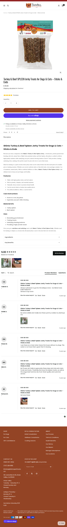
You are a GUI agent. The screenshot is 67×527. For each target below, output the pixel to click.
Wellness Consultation (32, 437)
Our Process (50, 434)
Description (7, 137)
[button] (6, 263)
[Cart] (63, 5)
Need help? (60, 132)
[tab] (51, 273)
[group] (10, 252)
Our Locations (50, 454)
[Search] (8, 5)
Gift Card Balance (9, 441)
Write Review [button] (59, 253)
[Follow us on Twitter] (31, 473)
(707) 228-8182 (8, 465)
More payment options (33, 120)
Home (5, 13)
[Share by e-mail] (17, 132)
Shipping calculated (9, 88)
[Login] (59, 5)
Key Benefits (9, 242)
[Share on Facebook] (9, 132)
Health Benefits (51, 441)
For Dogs (6, 434)
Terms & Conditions (52, 437)
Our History (49, 444)
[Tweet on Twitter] (14, 132)
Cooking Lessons (30, 441)
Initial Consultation (31, 434)
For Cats (6, 437)
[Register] (50, 466)
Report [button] (39, 295)
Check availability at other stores (15, 129)
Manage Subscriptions (53, 450)
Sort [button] (3, 273)
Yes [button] (36, 295)
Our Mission (49, 447)
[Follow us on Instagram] (36, 473)
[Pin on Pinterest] (11, 132)
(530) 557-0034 (8, 462)
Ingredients (9, 237)
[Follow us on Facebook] (27, 473)
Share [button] (43, 295)
